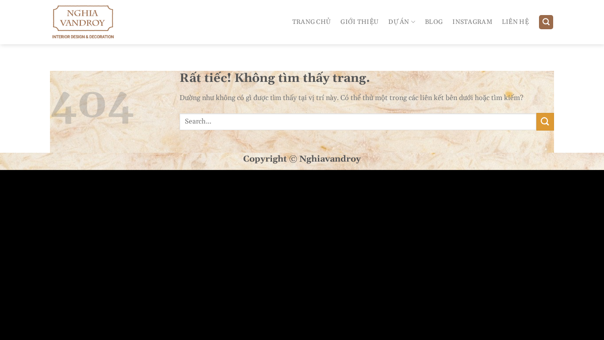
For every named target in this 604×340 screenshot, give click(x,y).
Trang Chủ (311, 22)
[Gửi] (545, 121)
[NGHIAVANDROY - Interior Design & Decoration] (89, 22)
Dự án (398, 22)
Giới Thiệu (359, 22)
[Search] (546, 22)
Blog (434, 22)
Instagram (472, 22)
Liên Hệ (515, 22)
